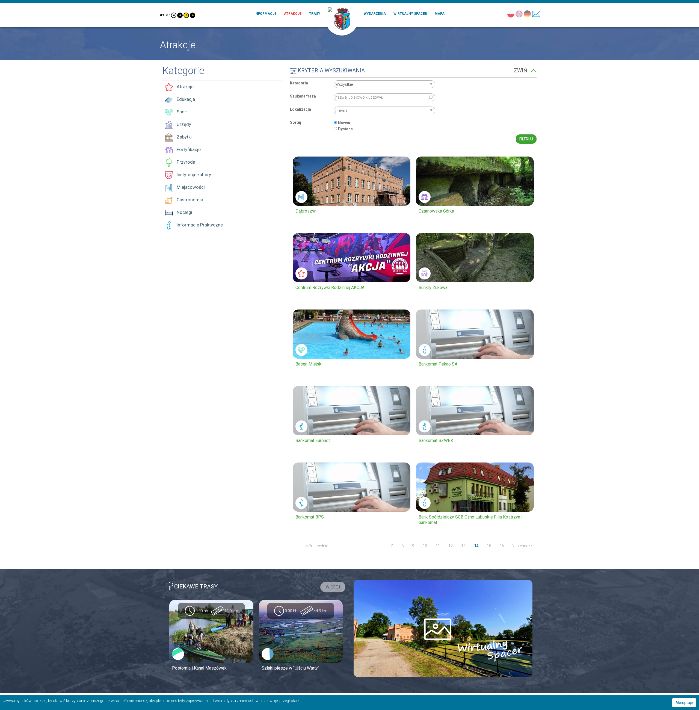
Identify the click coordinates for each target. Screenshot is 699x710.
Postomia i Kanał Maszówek (199, 668)
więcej (333, 587)
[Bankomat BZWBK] (475, 410)
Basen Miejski (308, 364)
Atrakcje (292, 14)
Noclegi (184, 212)
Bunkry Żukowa (433, 287)
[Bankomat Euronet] (352, 410)
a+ (162, 15)
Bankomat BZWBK (436, 440)
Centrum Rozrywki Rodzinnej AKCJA (330, 287)
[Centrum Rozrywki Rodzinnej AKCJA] (352, 257)
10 (425, 546)
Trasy (314, 14)
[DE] (527, 14)
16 (502, 546)
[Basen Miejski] (352, 334)
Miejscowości (190, 187)
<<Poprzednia (316, 546)
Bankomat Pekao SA (438, 364)
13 (463, 546)
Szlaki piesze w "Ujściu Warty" (290, 668)
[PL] (510, 14)
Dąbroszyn (305, 211)
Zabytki (184, 137)
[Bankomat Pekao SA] (475, 334)
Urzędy (183, 124)
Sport (182, 111)
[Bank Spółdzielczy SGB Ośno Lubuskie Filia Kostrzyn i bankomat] (475, 487)
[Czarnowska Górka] (475, 181)
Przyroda (185, 162)
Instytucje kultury (193, 174)
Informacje (265, 14)
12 (450, 546)
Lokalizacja (300, 109)
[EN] (519, 14)
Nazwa (344, 123)
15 (489, 546)
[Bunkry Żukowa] (475, 257)
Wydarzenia (375, 14)
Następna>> (522, 546)
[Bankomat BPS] (352, 487)
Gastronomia (189, 199)
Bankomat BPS (309, 517)
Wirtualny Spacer (410, 14)
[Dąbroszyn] (352, 181)
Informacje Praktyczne (199, 225)
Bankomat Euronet (312, 440)
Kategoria (299, 83)
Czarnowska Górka (436, 211)
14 (476, 546)
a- (168, 15)
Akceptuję (684, 702)
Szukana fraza (303, 96)
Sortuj (295, 122)
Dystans (345, 129)
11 (438, 546)
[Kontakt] (536, 14)
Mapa (440, 14)
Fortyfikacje (188, 149)
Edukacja (185, 99)
